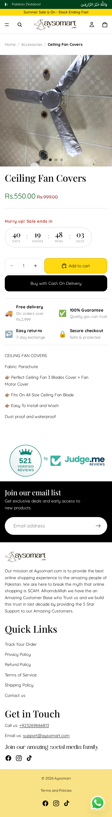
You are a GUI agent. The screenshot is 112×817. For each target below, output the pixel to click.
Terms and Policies (56, 790)
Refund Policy (18, 664)
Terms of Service (21, 675)
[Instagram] (18, 758)
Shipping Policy (19, 685)
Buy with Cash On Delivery (56, 283)
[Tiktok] (29, 758)
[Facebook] (8, 758)
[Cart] (104, 24)
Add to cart (79, 265)
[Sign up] (98, 526)
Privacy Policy (18, 654)
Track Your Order (21, 644)
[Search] (19, 24)
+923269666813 (34, 725)
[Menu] (7, 25)
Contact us (15, 695)
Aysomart (62, 778)
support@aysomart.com (46, 736)
